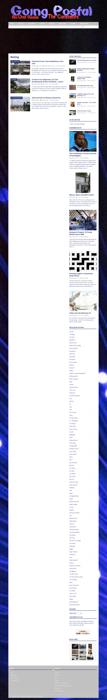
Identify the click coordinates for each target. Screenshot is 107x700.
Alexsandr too (73, 343)
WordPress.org (14, 680)
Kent (70, 490)
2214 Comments (61, 66)
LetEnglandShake (74, 496)
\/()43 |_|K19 (72, 593)
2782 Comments (55, 100)
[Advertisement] (53, 41)
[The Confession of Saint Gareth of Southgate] (83, 141)
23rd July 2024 (36, 84)
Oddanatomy (72, 521)
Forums (72, 23)
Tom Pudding (73, 579)
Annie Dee (72, 354)
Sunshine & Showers (74, 565)
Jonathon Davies (73, 482)
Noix (70, 515)
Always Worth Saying (49, 66)
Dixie (70, 407)
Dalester (71, 401)
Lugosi (71, 499)
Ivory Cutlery (72, 451)
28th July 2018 (74, 278)
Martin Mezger (73, 504)
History (51, 23)
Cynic (70, 398)
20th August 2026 (82, 97)
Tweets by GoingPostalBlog (76, 124)
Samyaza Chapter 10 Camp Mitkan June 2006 (80, 233)
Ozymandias (72, 526)
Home (12, 23)
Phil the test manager (75, 540)
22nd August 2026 (82, 62)
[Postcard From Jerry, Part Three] (72, 62)
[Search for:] (88, 27)
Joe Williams (72, 473)
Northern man (73, 518)
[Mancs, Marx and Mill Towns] (83, 183)
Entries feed (13, 675)
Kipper (71, 493)
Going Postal (45, 100)
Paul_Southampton (74, 532)
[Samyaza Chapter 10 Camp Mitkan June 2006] (83, 220)
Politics (20, 23)
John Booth (72, 476)
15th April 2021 (74, 197)
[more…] (48, 74)
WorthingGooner (73, 602)
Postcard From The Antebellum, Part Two (47, 62)
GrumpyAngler (73, 446)
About (56, 677)
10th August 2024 (37, 66)
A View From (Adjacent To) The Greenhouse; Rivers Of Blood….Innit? (47, 80)
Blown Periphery (73, 379)
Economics (31, 23)
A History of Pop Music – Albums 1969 (84, 77)
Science (42, 23)
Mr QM (71, 507)
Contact (56, 680)
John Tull (71, 479)
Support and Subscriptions (61, 683)
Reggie (71, 549)
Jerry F (71, 460)
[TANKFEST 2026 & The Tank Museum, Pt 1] (72, 95)
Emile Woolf (72, 426)
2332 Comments (91, 106)
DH (70, 404)
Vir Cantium (72, 590)
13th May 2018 (74, 315)
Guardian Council (73, 448)
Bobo (70, 382)
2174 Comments (91, 112)
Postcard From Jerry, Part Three (86, 60)
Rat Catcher (72, 543)
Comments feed (14, 677)
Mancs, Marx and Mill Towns (81, 195)
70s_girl (71, 331)
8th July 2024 (36, 100)
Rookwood (72, 554)
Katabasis (72, 487)
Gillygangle (72, 435)
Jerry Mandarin (73, 462)
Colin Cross (45, 84)
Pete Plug (71, 538)
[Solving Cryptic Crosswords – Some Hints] (83, 261)
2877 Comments (85, 236)
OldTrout (71, 524)
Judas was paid (73, 485)
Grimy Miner (72, 443)
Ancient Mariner (73, 348)
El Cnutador (72, 423)
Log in (11, 672)
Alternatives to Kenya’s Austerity (46, 98)
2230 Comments (91, 87)
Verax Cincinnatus (74, 585)
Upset (70, 582)
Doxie (70, 415)
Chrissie (71, 384)
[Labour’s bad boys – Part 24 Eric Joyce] (72, 104)
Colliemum (72, 393)
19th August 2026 (82, 112)
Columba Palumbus (74, 395)
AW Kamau (72, 359)
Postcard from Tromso (84, 111)
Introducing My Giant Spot (85, 85)
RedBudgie (72, 546)
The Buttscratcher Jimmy (76, 577)
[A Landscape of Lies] (82, 657)
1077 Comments (92, 62)
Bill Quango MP (73, 376)
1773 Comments (85, 197)
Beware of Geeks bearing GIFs (77, 373)
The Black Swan (73, 574)
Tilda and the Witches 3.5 (80, 313)
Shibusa (71, 563)
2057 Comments (91, 80)
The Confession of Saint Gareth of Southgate (82, 154)
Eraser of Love (73, 429)
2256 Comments (84, 278)
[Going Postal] (51, 21)
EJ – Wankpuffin (73, 421)
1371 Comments (84, 315)
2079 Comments (85, 158)
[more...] (85, 168)
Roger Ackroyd (73, 552)
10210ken (72, 337)
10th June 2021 (74, 158)
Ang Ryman (72, 351)
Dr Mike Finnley (73, 418)
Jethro (71, 457)
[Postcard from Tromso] (72, 112)
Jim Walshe (72, 468)
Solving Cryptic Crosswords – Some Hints (81, 274)
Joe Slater (71, 471)
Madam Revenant (74, 501)
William (71, 599)
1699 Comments (92, 72)
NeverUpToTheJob (74, 513)
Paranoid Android (74, 529)
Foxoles (71, 432)
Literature (62, 23)
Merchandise (84, 23)
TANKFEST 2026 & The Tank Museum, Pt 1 (85, 94)
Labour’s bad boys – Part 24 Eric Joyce (86, 103)
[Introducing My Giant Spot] (72, 87)
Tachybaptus (72, 571)
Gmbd (71, 437)
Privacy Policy (58, 688)
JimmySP (71, 465)
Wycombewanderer (74, 604)
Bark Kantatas (73, 362)
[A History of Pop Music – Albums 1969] (72, 78)
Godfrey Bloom (73, 440)
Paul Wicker (72, 535)
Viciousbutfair (73, 588)
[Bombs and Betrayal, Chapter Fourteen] (72, 70)
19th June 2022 (74, 236)
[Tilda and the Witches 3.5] (83, 301)
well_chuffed (72, 596)
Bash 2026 (57, 675)
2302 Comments (91, 97)
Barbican (71, 365)
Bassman (71, 368)
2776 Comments (54, 84)
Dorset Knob (72, 412)
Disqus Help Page (59, 691)
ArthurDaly (72, 356)
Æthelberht (72, 340)
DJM (70, 409)
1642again (72, 334)
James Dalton (73, 454)
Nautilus (71, 510)
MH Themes (40, 696)
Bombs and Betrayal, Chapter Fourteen (86, 69)
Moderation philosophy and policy (63, 685)
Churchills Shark (73, 387)
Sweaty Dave (72, 568)
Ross (70, 557)
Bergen (71, 370)
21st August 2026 (82, 80)
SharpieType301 (73, 560)
